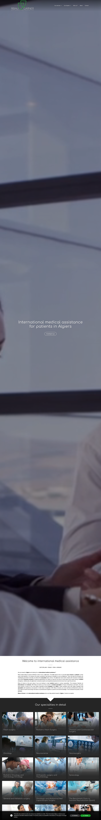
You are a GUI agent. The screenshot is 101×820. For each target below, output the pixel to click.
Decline (75, 815)
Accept (86, 815)
